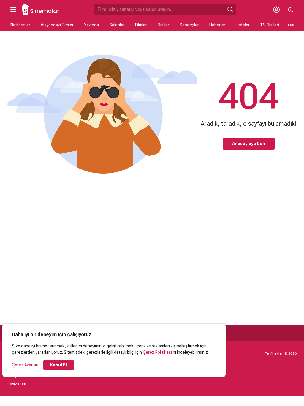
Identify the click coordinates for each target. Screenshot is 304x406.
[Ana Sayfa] (41, 9)
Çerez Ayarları (25, 365)
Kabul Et (58, 365)
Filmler (141, 25)
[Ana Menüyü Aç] (13, 9)
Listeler (243, 25)
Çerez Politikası (157, 352)
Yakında (91, 25)
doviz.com (16, 383)
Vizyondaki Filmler (57, 25)
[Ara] (230, 9)
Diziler (163, 25)
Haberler (217, 25)
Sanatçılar (189, 25)
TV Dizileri (269, 25)
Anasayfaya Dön (248, 143)
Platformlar (20, 25)
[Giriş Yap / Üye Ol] (276, 9)
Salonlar (117, 25)
